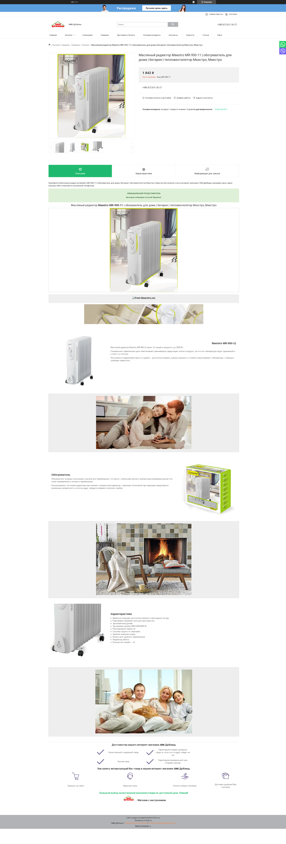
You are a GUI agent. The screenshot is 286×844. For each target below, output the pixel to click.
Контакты (173, 35)
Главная (53, 35)
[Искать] (173, 24)
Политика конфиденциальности (161, 823)
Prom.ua (156, 818)
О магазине (87, 35)
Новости (190, 35)
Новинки (105, 35)
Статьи (206, 35)
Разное (85, 45)
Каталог (69, 35)
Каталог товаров (61, 45)
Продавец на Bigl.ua (143, 820)
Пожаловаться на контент (136, 823)
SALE (219, 35)
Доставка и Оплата (126, 35)
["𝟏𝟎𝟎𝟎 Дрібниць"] (58, 24)
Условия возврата (151, 35)
